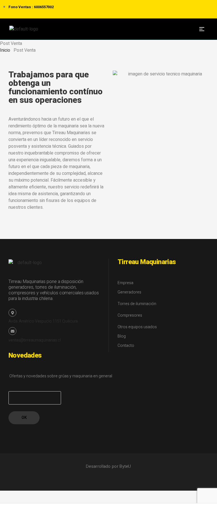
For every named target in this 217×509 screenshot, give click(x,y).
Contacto (126, 346)
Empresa (125, 283)
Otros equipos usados (137, 327)
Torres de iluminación (137, 304)
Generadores (129, 292)
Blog (122, 336)
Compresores (130, 315)
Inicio (5, 50)
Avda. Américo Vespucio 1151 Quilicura (43, 321)
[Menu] (204, 29)
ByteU (125, 466)
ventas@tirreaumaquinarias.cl (34, 340)
